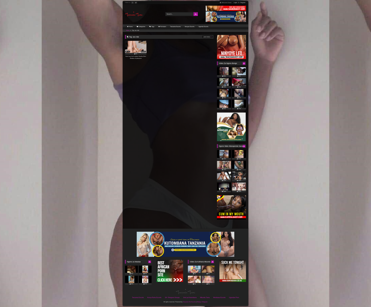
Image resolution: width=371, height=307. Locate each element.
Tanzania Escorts (175, 26)
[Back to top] (365, 301)
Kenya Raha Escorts (154, 297)
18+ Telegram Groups (172, 297)
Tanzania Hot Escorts (189, 302)
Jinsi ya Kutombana (190, 297)
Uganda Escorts (203, 26)
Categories (142, 26)
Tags (152, 26)
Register (242, 2)
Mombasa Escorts (219, 297)
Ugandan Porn (234, 297)
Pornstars (163, 26)
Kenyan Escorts (189, 26)
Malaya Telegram (202, 302)
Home (131, 26)
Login (235, 2)
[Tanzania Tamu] (133, 14)
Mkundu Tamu (205, 297)
